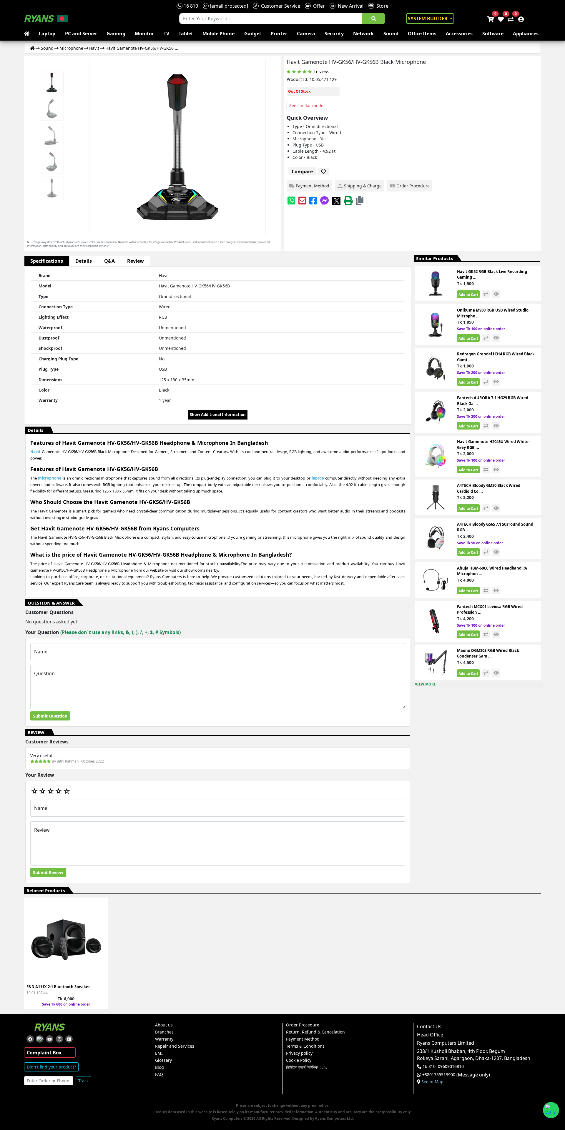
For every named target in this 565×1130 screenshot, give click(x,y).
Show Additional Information (218, 414)
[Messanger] (324, 200)
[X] (336, 200)
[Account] (519, 18)
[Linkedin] (69, 1039)
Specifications (46, 261)
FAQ (159, 1074)
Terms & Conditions (305, 1046)
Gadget (252, 33)
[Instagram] (59, 1039)
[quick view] (496, 294)
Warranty (164, 1039)
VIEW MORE (425, 684)
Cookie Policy (298, 1060)
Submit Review (48, 872)
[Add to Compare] (100, 923)
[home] (28, 33)
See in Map (432, 1082)
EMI (159, 1053)
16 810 (190, 6)
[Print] (348, 200)
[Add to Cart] (100, 912)
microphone (50, 478)
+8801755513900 (438, 1075)
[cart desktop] (490, 18)
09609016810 (450, 1066)
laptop (318, 478)
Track (83, 1081)
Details (83, 261)
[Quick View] (100, 944)
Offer (318, 6)
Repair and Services (174, 1046)
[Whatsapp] (291, 200)
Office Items (422, 33)
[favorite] (323, 171)
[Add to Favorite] (100, 933)
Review (135, 261)
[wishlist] (500, 18)
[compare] (486, 294)
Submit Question (50, 716)
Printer (279, 33)
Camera (306, 33)
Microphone (71, 48)
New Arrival (349, 6)
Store (381, 6)
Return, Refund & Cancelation (315, 1032)
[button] (359, 200)
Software (492, 33)
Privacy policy (299, 1053)
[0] (509, 18)
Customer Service (279, 6)
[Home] (32, 48)
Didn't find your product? (51, 1067)
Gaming (116, 33)
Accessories (459, 33)
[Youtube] (49, 1039)
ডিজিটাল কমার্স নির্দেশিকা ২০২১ (307, 1067)
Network (363, 33)
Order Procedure (302, 1025)
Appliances (526, 33)
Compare (302, 171)
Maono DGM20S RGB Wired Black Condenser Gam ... (488, 653)
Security (334, 33)
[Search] (373, 18)
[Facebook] (313, 200)
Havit (94, 48)
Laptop (47, 33)
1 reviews (321, 71)
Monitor (144, 33)
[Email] (302, 200)
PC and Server (81, 33)
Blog (159, 1067)
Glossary (163, 1060)
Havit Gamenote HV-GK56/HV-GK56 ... (141, 48)
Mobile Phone (218, 33)
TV (166, 33)
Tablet (186, 33)
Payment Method (303, 1039)
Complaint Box (44, 1052)
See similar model (307, 105)
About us (164, 1025)
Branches (164, 1032)
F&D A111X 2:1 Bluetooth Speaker (58, 986)
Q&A (109, 261)
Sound (390, 33)
